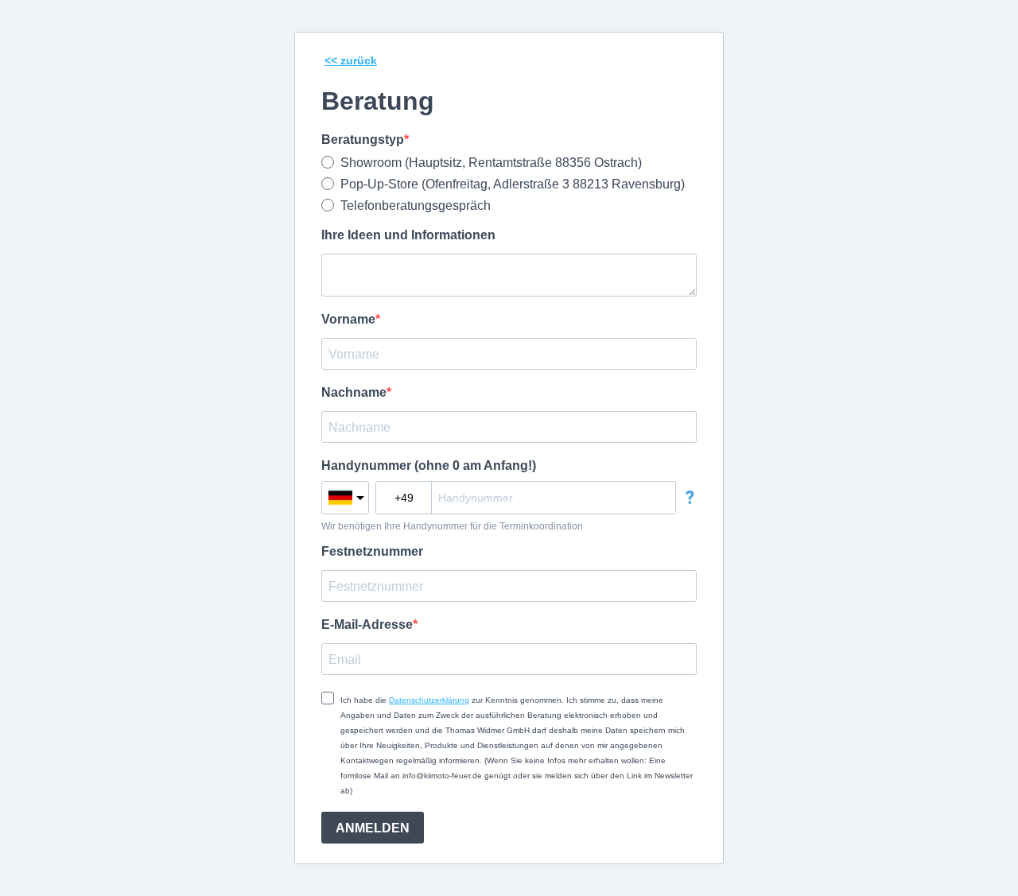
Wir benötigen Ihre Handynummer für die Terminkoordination (452, 526)
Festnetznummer (372, 551)
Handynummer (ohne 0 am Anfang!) (428, 465)
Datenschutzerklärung (429, 700)
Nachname (354, 392)
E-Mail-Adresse (367, 624)
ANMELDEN (373, 828)
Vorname (348, 319)
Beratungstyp (362, 139)
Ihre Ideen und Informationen (408, 235)
